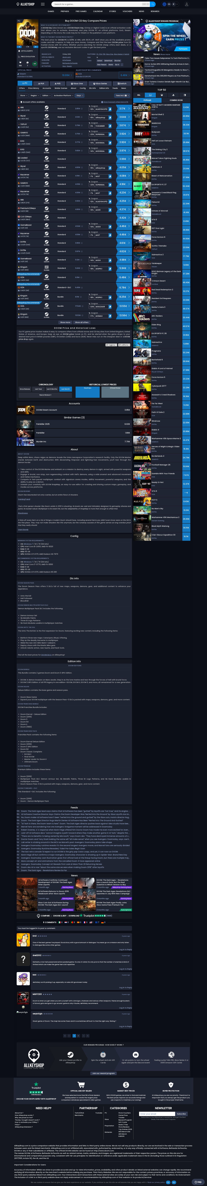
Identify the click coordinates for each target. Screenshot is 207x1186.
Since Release (25, 389)
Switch (126, 54)
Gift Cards (122, 1122)
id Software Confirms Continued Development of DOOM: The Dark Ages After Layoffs (55, 882)
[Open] (42, 4)
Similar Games (61, 88)
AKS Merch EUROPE (122, 1135)
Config (83, 88)
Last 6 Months (52, 389)
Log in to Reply (125, 949)
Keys (79, 95)
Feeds (115, 88)
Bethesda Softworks (70, 63)
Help (199, 1182)
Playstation (109, 1126)
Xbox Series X (119, 54)
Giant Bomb (23, 529)
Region (34, 95)
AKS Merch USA (124, 1131)
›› (87, 1036)
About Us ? (19, 1113)
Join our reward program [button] (103, 1073)
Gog (64, 66)
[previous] (19, 47)
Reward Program (125, 1120)
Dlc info (92, 88)
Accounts (47, 88)
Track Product (45, 395)
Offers (22, 88)
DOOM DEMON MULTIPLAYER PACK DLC (33, 605)
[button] (186, 4)
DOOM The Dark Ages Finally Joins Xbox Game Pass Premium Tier (112, 903)
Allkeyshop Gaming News (122, 887)
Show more (65, 322)
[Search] (153, 4)
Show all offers (81, 322)
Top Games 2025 (125, 1129)
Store (22, 95)
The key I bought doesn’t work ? (27, 1120)
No (174, 1182)
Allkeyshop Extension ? (24, 1127)
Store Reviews (123, 1127)
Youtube (98, 1113)
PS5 (104, 54)
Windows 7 (28, 544)
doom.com (67, 57)
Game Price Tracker (123, 1116)
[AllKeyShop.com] (25, 4)
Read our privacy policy (156, 1182)
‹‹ (64, 1036)
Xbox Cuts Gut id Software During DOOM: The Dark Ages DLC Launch (53, 903)
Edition (45, 95)
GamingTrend (24, 499)
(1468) (109, 915)
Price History (33, 88)
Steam (69, 66)
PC (106, 1113)
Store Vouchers (124, 1113)
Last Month (65, 389)
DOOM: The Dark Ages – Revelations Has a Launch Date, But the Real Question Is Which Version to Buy (112, 882)
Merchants (79, 1115)
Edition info (104, 88)
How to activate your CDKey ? (26, 1122)
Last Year (38, 389)
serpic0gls (37, 1013)
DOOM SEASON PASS (26, 583)
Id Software (67, 60)
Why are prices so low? (24, 1117)
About (73, 88)
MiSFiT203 (37, 994)
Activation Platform (62, 95)
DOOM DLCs (46, 655)
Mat (34, 975)
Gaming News (68, 887)
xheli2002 (37, 955)
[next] (36, 47)
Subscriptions (126, 910)
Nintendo (108, 1132)
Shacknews (23, 513)
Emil (35, 936)
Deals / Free (123, 1124)
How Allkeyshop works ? (24, 1115)
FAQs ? (17, 1124)
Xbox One (109, 54)
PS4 (100, 54)
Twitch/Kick (79, 1113)
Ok (168, 1182)
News (123, 88)
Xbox (107, 1119)
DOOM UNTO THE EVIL (26, 627)
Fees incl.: (120, 95)
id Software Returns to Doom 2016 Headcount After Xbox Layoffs (53, 892)
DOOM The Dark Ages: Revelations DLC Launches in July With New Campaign (113, 892)
